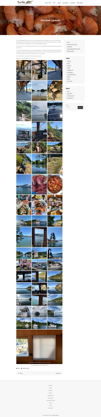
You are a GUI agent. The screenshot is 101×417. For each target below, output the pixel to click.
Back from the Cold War (72, 44)
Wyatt (19, 368)
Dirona (68, 63)
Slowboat (69, 61)
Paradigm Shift (70, 70)
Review (59, 3)
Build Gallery (65, 3)
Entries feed (69, 93)
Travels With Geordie (71, 74)
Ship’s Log (58, 373)
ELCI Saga (72, 3)
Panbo (68, 79)
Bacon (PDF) (69, 81)
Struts (68, 42)
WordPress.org (70, 98)
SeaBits (68, 67)
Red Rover (69, 65)
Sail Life (68, 76)
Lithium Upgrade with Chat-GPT (73, 48)
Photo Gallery (80, 3)
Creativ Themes (55, 415)
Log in (68, 91)
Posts (54, 3)
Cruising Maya (70, 72)
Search (67, 105)
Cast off (20, 373)
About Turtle (48, 3)
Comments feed (70, 95)
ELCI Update (69, 46)
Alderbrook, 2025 (70, 51)
